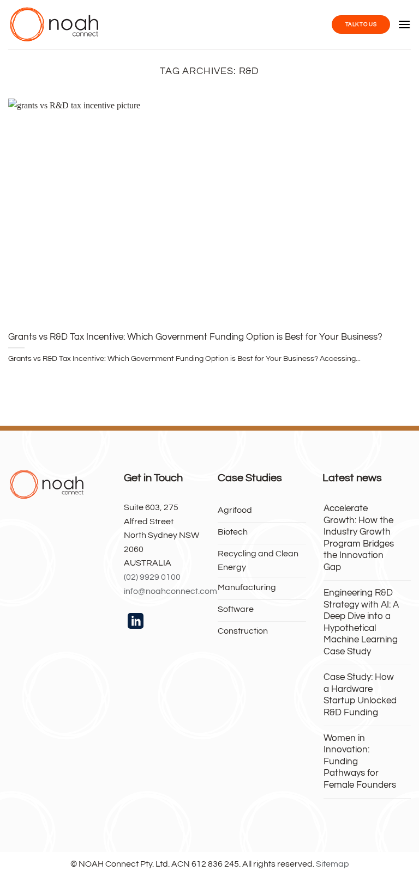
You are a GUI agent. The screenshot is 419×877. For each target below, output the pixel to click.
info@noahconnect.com (170, 591)
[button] (404, 24)
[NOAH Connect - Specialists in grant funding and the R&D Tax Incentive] (54, 25)
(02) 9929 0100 (152, 577)
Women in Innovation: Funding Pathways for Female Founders (360, 761)
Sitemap (332, 864)
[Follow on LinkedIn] (135, 622)
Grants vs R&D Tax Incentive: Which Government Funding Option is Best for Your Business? (195, 336)
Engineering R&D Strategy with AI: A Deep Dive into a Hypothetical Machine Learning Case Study (361, 622)
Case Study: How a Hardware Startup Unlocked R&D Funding (360, 694)
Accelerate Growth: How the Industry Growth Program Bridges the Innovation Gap (359, 538)
